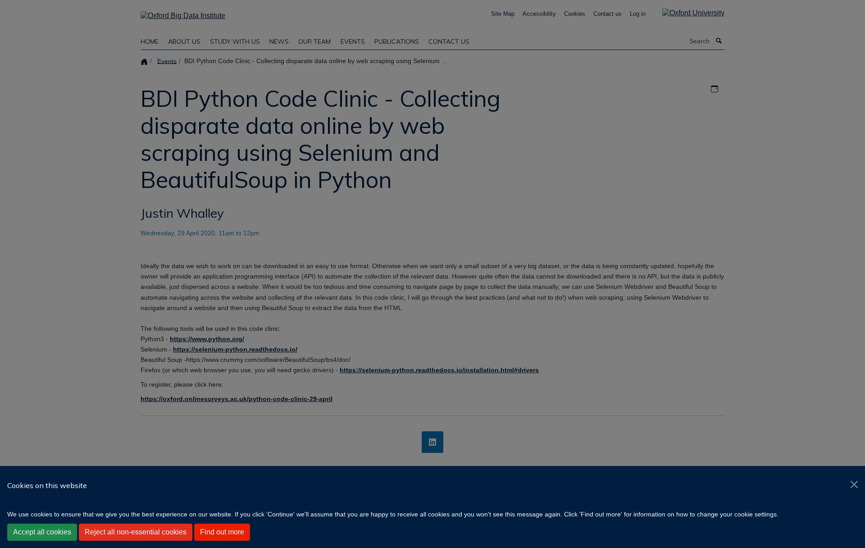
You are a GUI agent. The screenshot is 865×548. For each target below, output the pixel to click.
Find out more (222, 532)
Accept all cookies (42, 532)
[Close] (854, 484)
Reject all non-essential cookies (136, 532)
